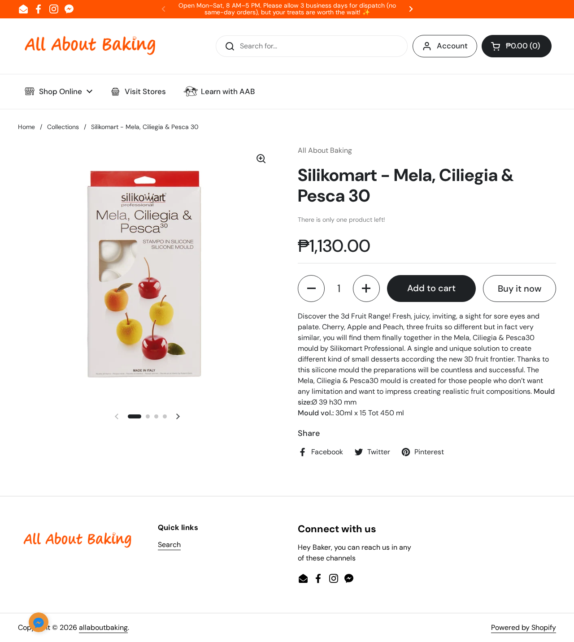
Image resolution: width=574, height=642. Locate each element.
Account (452, 46)
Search (169, 544)
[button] (517, 46)
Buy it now (520, 288)
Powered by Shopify (523, 627)
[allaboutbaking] (89, 46)
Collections (63, 127)
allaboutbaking (103, 627)
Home (26, 127)
